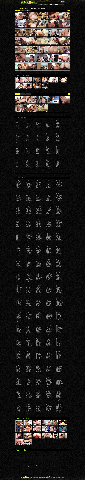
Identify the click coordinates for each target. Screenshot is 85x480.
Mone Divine (48, 310)
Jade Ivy (37, 195)
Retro (47, 162)
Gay (36, 127)
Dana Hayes (28, 290)
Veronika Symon (59, 384)
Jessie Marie (38, 245)
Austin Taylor (18, 341)
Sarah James (58, 229)
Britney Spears (18, 406)
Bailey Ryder (18, 354)
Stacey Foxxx (58, 288)
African (17, 121)
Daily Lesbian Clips (37, 467)
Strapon (57, 132)
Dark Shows (27, 467)
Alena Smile (18, 206)
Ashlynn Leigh (18, 330)
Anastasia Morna (18, 266)
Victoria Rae (58, 391)
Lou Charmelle (48, 216)
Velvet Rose (58, 379)
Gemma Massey (28, 369)
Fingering (27, 167)
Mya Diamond (48, 318)
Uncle (57, 154)
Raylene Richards (49, 413)
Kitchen (37, 158)
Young (57, 171)
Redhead (47, 161)
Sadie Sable (58, 213)
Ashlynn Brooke (18, 329)
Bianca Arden (18, 368)
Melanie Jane (48, 266)
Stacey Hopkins (59, 289)
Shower (57, 118)
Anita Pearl (17, 297)
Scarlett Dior (58, 241)
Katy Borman (38, 306)
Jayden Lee (38, 214)
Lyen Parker (48, 227)
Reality (47, 160)
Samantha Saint (59, 218)
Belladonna (17, 363)
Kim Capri (37, 341)
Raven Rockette (48, 412)
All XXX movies (18, 451)
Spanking (57, 127)
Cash (16, 167)
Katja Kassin (38, 304)
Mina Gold (47, 297)
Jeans (37, 154)
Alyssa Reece (18, 248)
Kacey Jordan (38, 273)
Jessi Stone (38, 236)
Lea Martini (38, 395)
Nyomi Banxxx (48, 372)
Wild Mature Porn (54, 468)
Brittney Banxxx (18, 413)
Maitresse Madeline (49, 240)
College (27, 126)
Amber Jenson (18, 254)
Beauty (17, 140)
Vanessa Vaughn (59, 373)
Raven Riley (48, 411)
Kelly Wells (38, 323)
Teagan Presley (58, 327)
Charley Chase (28, 234)
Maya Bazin (48, 259)
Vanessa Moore (58, 372)
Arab (16, 128)
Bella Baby (17, 359)
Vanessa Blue (58, 368)
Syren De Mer (58, 310)
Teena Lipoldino (58, 332)
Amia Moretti (18, 259)
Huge (37, 144)
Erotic (27, 154)
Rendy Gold (58, 188)
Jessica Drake (38, 240)
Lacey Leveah (38, 373)
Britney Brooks (18, 405)
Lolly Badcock (48, 207)
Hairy (37, 137)
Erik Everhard (28, 349)
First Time (27, 168)
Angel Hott (17, 274)
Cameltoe (17, 165)
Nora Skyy (48, 370)
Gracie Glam (28, 384)
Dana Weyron (28, 291)
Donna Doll (27, 328)
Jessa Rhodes (38, 234)
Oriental (47, 139)
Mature (47, 119)
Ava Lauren (17, 347)
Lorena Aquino (48, 215)
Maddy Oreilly (48, 231)
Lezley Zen (48, 181)
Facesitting (27, 158)
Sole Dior (57, 274)
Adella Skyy (18, 186)
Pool (47, 150)
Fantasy (27, 161)
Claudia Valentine (28, 274)
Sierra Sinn (58, 262)
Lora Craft (47, 212)
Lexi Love (37, 407)
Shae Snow (58, 249)
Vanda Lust (58, 367)
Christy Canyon (28, 257)
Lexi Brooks (38, 405)
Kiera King (37, 337)
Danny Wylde (28, 298)
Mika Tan (47, 292)
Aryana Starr (18, 313)
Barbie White (18, 357)
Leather (37, 164)
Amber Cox (17, 252)
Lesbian (37, 166)
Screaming (48, 168)
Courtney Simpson (29, 280)
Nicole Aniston (48, 344)
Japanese (37, 153)
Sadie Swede (58, 214)
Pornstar (47, 151)
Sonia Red (58, 275)
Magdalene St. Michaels (50, 239)
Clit (26, 120)
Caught (17, 169)
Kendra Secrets (38, 327)
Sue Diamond (58, 300)
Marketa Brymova (49, 252)
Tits (57, 148)
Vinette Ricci (58, 395)
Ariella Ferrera (18, 311)
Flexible (27, 172)
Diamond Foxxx (28, 319)
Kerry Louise (38, 330)
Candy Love (28, 196)
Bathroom (17, 136)
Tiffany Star (58, 346)
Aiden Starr (17, 196)
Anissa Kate (18, 291)
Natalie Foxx (48, 327)
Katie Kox (37, 299)
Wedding (57, 164)
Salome (57, 215)
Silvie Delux (58, 264)
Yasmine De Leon (59, 403)
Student (57, 135)
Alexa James (18, 212)
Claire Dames (28, 266)
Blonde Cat (17, 377)
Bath (16, 135)
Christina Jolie (28, 254)
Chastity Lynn (28, 239)
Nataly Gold (48, 332)
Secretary (47, 169)
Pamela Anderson (49, 378)
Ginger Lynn (28, 381)
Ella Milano (27, 336)
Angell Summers (18, 289)
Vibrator (57, 158)
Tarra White (58, 320)
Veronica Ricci (58, 382)
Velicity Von (58, 378)
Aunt (16, 131)
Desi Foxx (27, 313)
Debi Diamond (28, 307)
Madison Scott (48, 236)
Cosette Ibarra (28, 278)
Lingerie (37, 168)
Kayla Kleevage (38, 310)
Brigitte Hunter (18, 402)
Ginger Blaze (28, 380)
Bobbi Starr (17, 380)
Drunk (27, 151)
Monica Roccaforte (49, 311)
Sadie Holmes (58, 212)
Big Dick (17, 144)
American (17, 124)
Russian (47, 166)
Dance (27, 140)
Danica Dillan (43, 8)
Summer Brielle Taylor (60, 302)
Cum (26, 134)
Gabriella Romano (29, 368)
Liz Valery (47, 198)
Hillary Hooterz (28, 403)
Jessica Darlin (38, 239)
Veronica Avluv (58, 380)
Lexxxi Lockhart (38, 411)
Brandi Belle (18, 383)
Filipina (27, 166)
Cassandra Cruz (28, 220)
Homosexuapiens (45, 465)
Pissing (47, 148)
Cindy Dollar (28, 262)
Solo (57, 124)
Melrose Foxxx (48, 272)
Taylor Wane (58, 326)
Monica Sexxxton (49, 312)
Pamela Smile (48, 379)
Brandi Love (18, 385)
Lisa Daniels (48, 194)
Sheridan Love (58, 258)
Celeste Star (28, 228)
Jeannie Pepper (38, 218)
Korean (37, 159)
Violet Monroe (58, 396)
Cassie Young (28, 224)
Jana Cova (37, 200)
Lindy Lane (48, 191)
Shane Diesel (58, 251)
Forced (37, 120)
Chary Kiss (27, 237)
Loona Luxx (48, 211)
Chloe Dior (27, 246)
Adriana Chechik (18, 188)
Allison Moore (18, 240)
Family (27, 160)
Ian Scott (37, 180)
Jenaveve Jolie (38, 220)
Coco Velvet (28, 275)
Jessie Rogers (38, 246)
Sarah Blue (58, 228)
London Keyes (48, 209)
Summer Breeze (59, 301)
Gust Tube (26, 452)
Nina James (48, 364)
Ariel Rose (17, 310)
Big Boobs (17, 142)
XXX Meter (53, 469)
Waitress (57, 162)
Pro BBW (52, 464)
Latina (37, 163)
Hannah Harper (28, 392)
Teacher (57, 142)
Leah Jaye (37, 396)
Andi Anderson (18, 268)
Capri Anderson (28, 200)
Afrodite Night (18, 192)
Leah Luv (37, 397)
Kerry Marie (38, 331)
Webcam (57, 163)
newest (23, 10)
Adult (17, 470)
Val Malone (58, 360)
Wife (57, 167)
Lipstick (37, 169)
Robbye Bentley (59, 195)
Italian (37, 151)
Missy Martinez (48, 303)
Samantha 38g (58, 216)
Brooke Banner (28, 181)
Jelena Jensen (38, 219)
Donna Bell (27, 327)
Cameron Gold (28, 192)
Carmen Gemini (28, 208)
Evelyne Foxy (28, 358)
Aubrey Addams (18, 332)
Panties (47, 142)
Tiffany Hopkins (58, 342)
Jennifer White (38, 229)
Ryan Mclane (58, 209)
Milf (46, 122)
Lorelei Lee (48, 214)
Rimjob (47, 165)
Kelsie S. (37, 324)
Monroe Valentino (49, 316)
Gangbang (37, 126)
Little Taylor (48, 197)
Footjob (37, 119)
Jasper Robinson (39, 210)
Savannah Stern (59, 240)
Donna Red (27, 329)
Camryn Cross (28, 193)
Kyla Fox (37, 363)
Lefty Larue (38, 398)
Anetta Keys (18, 270)
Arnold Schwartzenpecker (20, 312)
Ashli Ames (17, 327)
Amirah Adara (18, 260)
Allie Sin (17, 239)
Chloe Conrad (28, 244)
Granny (37, 134)
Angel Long (17, 275)
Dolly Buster (28, 324)
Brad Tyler (17, 382)
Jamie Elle (37, 198)
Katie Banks (38, 297)
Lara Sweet (38, 385)
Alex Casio (17, 209)
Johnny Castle (38, 257)
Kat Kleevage (38, 294)
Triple (57, 151)
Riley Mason (58, 191)
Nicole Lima (48, 346)
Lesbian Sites (44, 471)
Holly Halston (28, 406)
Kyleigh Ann (38, 365)
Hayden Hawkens (29, 396)
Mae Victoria (48, 238)
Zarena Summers (59, 407)
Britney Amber (18, 404)
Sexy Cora (58, 248)
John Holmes (38, 255)
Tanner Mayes (58, 315)
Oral (47, 136)
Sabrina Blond (58, 210)
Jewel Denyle (38, 251)
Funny (37, 124)
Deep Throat (28, 142)
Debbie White (28, 306)
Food (37, 118)
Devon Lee (27, 316)
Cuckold (27, 133)
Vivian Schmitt (58, 398)
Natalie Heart (48, 328)
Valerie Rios (58, 364)
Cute (26, 137)
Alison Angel (18, 234)
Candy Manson (28, 197)
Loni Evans (48, 210)
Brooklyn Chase (28, 184)
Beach (17, 139)
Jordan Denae (38, 263)
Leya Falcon (48, 179)
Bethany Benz (18, 364)
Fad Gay (35, 471)
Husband (37, 146)
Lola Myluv (48, 206)
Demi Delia (27, 310)
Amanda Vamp (18, 251)
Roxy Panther (58, 205)
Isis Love (37, 185)
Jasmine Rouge (38, 208)
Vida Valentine (58, 394)
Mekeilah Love (48, 265)
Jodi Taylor (38, 254)
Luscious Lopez (48, 225)
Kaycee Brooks (38, 308)
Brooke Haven (28, 182)
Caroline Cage (28, 212)
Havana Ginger (28, 395)
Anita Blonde (18, 293)
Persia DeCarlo (48, 387)
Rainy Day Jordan (49, 406)
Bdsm (16, 138)
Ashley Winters (18, 326)
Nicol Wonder (48, 343)
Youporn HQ (18, 468)
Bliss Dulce (17, 376)
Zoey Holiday (58, 410)
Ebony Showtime (36, 453)
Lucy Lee (47, 220)
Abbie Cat (17, 182)
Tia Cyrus (58, 338)
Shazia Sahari (58, 255)
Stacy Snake (58, 294)
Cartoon (17, 166)
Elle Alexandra (28, 337)
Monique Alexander (49, 314)
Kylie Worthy (38, 368)
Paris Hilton (48, 380)
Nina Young (48, 367)
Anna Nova (17, 301)
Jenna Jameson (38, 223)
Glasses (37, 131)
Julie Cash (37, 270)
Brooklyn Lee (28, 185)
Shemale (47, 172)
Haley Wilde (28, 389)
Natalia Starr (48, 326)
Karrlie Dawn (38, 290)
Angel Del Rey (18, 273)
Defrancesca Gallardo (29, 308)
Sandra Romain (58, 223)
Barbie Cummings (18, 356)
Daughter (27, 141)
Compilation (28, 128)
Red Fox (57, 183)
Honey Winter (28, 413)
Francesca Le (28, 363)
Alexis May (17, 223)
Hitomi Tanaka (28, 405)
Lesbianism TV (44, 469)
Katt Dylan (37, 305)
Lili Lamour (48, 185)
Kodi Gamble (38, 351)
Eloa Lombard (28, 338)
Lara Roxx (37, 383)
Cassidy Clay (28, 222)
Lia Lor (47, 182)
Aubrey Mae (18, 333)
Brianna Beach (18, 395)
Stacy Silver (58, 293)
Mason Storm (48, 258)
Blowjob (17, 153)
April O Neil (17, 307)
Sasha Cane (58, 234)
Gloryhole (37, 132)
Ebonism (26, 468)
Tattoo (57, 141)
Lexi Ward (37, 409)
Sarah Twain (58, 232)
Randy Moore (48, 408)
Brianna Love (18, 398)
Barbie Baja (17, 355)
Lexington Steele (38, 410)
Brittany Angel (18, 409)
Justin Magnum (38, 271)
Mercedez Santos (49, 276)
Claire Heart (28, 267)
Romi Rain (58, 199)
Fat (26, 162)
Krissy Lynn (38, 353)
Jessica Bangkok (39, 238)
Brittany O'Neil (18, 411)
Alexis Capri (18, 219)
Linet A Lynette (48, 192)
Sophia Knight (58, 279)
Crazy (27, 131)
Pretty (47, 154)
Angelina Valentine (19, 287)
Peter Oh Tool (48, 390)
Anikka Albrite (18, 290)
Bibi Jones (17, 372)
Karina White (38, 287)
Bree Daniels (18, 389)
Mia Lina (47, 280)
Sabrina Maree (58, 211)
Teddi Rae (58, 330)
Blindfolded (17, 151)
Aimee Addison (18, 197)
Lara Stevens (38, 384)
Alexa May (17, 213)
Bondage (17, 155)
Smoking (57, 123)
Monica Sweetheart (49, 313)
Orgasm (47, 137)
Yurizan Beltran (58, 406)
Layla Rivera (38, 391)
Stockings (58, 131)
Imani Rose (38, 181)
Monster (47, 126)
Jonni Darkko (38, 261)
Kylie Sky (37, 367)
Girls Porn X (53, 470)
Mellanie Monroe (49, 271)
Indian (37, 147)
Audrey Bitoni (18, 334)
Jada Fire (37, 192)
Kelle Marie (38, 317)
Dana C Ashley (28, 288)
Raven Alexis (48, 410)
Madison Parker (48, 235)
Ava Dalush (17, 345)
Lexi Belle (37, 403)
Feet (26, 163)
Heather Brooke (28, 397)
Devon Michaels (28, 317)
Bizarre (17, 148)
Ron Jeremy (58, 200)
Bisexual (17, 147)
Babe (16, 132)
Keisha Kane (38, 316)
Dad (26, 139)
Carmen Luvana (28, 210)
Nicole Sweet (48, 349)
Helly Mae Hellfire (29, 402)
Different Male (36, 470)
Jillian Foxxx (38, 253)
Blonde (17, 152)
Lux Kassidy (48, 226)
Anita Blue (17, 294)
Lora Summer (48, 213)
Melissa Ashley (48, 267)
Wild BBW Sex (53, 467)
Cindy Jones (28, 264)
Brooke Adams (28, 180)
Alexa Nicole (18, 214)
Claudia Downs (28, 271)
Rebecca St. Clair (59, 182)
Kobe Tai (37, 350)
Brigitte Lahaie (18, 403)
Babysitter (17, 133)
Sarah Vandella (58, 233)
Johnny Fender (38, 258)
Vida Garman (58, 393)
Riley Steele (58, 193)
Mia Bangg (48, 277)
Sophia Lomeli (58, 280)
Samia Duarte (58, 219)
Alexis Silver (18, 224)
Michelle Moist (48, 288)
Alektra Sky (17, 205)
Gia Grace (27, 372)
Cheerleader (18, 172)
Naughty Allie (48, 334)
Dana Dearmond (28, 289)
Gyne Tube (26, 453)
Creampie (27, 132)
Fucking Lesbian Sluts (46, 452)
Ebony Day (26, 469)
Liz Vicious (48, 199)
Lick (36, 167)
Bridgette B (17, 399)
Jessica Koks (38, 242)
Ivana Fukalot (38, 188)
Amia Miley (17, 258)
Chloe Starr (28, 251)
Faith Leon (27, 360)
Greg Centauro (28, 385)
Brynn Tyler (28, 187)
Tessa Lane (58, 337)
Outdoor (47, 140)
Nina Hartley (48, 363)
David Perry (28, 304)
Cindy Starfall (28, 265)
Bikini (16, 146)
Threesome (58, 145)
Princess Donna (48, 396)
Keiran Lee (37, 315)
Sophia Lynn (58, 281)
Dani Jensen (28, 294)
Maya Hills (48, 261)
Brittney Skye (28, 179)
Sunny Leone (58, 307)
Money (47, 125)
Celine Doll (27, 229)
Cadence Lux (28, 189)
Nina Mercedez (48, 366)
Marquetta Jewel (49, 254)
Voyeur (57, 161)
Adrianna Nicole (18, 191)
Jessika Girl (38, 248)
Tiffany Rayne (58, 344)
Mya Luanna (48, 319)
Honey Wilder (28, 412)
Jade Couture (38, 194)
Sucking (57, 136)
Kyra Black (38, 369)
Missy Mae (48, 302)
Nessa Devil (48, 336)
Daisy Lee (27, 285)
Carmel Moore (28, 206)
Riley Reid (58, 192)
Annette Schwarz (18, 304)
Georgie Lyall (28, 371)
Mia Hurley (48, 278)
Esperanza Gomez (29, 352)
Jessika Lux (38, 249)
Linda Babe (48, 189)
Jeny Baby (37, 231)
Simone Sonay (58, 268)
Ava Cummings (18, 344)
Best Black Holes (28, 464)
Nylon (47, 132)
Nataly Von (48, 333)
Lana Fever (38, 379)
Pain (47, 141)
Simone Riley (58, 266)
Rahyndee (47, 404)
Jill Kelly (37, 252)
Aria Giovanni (18, 308)
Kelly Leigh (38, 320)
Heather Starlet (28, 398)
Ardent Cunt (18, 453)
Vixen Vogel (58, 399)
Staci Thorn (58, 291)
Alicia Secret (18, 231)
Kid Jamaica (38, 336)
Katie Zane (37, 303)
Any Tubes (26, 451)
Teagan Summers (59, 328)
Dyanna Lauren (28, 332)
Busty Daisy (28, 188)
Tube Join (17, 452)
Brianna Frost (18, 396)
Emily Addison (28, 339)
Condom (27, 129)
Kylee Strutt (38, 364)
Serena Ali (58, 246)
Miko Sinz (47, 294)
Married (37, 171)
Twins (57, 152)
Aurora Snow (18, 338)
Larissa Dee (38, 386)
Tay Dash (57, 323)
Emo (26, 153)
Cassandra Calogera (29, 219)
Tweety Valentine (59, 359)
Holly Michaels (28, 408)
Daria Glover (28, 301)
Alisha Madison (18, 233)
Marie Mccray (48, 250)
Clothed (27, 122)
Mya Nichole (48, 320)
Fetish (27, 165)
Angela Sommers (18, 280)
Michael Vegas (48, 285)
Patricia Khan (48, 381)
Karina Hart (38, 284)
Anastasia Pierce (18, 267)
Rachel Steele (48, 402)
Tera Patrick (58, 334)
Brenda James (18, 391)
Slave (57, 121)
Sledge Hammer (59, 273)
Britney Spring (18, 407)
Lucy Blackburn (48, 218)
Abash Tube (18, 469)
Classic (27, 119)
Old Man (47, 135)
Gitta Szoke (28, 382)
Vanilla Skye (58, 377)
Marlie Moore (48, 253)
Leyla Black (48, 180)
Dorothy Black (28, 331)
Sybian (57, 140)
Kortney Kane (38, 352)
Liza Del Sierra (48, 200)
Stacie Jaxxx (58, 292)
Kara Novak (38, 280)
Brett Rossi (17, 392)
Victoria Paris (58, 389)
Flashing (27, 171)
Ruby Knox (58, 208)
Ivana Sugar (38, 189)
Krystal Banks (38, 359)
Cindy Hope (28, 263)
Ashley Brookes (18, 319)
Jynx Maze (38, 272)
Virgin (57, 160)
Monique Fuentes (49, 315)
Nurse (47, 131)
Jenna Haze (38, 222)
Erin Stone (27, 351)
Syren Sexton (58, 311)
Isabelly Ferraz (38, 184)
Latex (37, 162)
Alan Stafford (18, 200)
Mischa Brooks (48, 300)
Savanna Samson (59, 238)
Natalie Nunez (48, 329)
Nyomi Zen (48, 373)
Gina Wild (27, 379)
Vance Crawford (59, 366)
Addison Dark (18, 184)
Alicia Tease (18, 232)
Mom (47, 124)
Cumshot (27, 135)
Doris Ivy (27, 330)
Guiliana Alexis (28, 386)
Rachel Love (48, 400)
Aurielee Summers (19, 336)
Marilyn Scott (48, 251)
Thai (57, 144)
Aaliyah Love (18, 179)
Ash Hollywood (18, 316)
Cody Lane (27, 276)
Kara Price (37, 281)
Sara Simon (58, 226)
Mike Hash (48, 293)
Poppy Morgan (48, 395)
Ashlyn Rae (17, 328)
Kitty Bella (37, 347)
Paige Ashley (48, 376)
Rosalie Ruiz (58, 201)
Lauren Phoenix (38, 389)
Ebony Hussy (36, 452)
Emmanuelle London (29, 345)
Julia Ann (37, 267)
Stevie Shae (58, 298)
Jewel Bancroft (38, 250)
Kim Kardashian (38, 342)
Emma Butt (27, 342)
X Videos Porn (53, 471)
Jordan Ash (38, 262)
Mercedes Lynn (48, 275)
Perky (47, 145)
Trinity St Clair (58, 358)
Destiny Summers (29, 314)
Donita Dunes (28, 326)
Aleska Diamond (18, 207)
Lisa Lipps (47, 195)
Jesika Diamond (38, 233)
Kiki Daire (37, 339)
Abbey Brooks (18, 181)
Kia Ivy (37, 333)
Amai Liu (17, 249)
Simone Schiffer (59, 267)
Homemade (38, 142)
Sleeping (57, 122)
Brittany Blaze (18, 410)
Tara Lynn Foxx (58, 319)
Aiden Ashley (18, 194)
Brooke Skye (28, 183)
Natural (47, 129)
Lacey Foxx (38, 372)
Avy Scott (17, 349)
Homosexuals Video (45, 464)
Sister (57, 119)
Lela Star (37, 400)
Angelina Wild (18, 288)
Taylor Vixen (58, 325)
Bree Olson (17, 390)
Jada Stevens (38, 193)
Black (16, 149)
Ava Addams (18, 342)
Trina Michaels (58, 355)
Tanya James (58, 316)
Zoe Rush (58, 408)
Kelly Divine (38, 318)
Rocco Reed (58, 196)
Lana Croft (37, 378)
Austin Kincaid (18, 339)
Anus (16, 127)
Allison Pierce (18, 241)
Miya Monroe (48, 307)
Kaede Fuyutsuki (38, 276)
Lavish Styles (38, 390)
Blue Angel (17, 378)
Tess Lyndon (58, 336)
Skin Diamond (58, 270)
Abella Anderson (18, 183)
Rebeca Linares (58, 180)
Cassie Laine (28, 223)
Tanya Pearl (58, 317)
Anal (16, 125)
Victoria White (58, 392)
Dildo (26, 144)
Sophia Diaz (58, 278)
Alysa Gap (17, 246)
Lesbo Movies (53, 452)
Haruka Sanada (28, 394)
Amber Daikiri (18, 253)
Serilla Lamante (58, 247)
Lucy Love (48, 221)
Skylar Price (58, 272)
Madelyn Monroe (26, 8)
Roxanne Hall (58, 202)
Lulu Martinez (48, 222)
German (37, 128)
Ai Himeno (17, 193)
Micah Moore (48, 284)
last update (45, 4)
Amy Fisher (17, 262)
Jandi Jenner (38, 201)
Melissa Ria (48, 270)
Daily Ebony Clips (28, 466)
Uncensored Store (19, 464)
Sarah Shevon (58, 231)
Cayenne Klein (28, 227)
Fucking (37, 123)
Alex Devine (18, 210)
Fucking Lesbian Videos (46, 453)
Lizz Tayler (48, 201)
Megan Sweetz (48, 264)
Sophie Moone (58, 284)
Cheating (17, 171)
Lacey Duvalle (38, 371)
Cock (26, 124)
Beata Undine (18, 358)
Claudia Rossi (28, 273)
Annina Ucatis (18, 306)
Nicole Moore (48, 347)
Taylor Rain (58, 324)
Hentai (37, 140)
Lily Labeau (48, 187)
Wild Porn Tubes (19, 466)
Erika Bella (27, 350)
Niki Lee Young (48, 352)
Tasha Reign (58, 321)
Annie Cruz (17, 305)
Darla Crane (28, 302)
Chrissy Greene (28, 252)
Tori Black (58, 352)
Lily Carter (48, 186)
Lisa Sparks (48, 196)
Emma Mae (28, 343)
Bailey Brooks (18, 351)
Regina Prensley (59, 185)
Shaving (47, 171)
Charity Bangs (28, 231)
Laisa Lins (37, 376)
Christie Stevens (28, 253)
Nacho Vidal (48, 321)
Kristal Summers (38, 354)
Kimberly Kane (38, 345)
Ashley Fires (18, 321)
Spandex (57, 126)
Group (37, 135)
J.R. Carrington (38, 191)
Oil (46, 134)
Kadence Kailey (38, 275)
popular (40, 4)
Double (27, 150)
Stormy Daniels (58, 299)
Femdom (27, 164)
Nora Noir (47, 369)
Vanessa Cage (58, 369)
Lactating (37, 160)
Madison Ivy (48, 234)
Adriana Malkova (18, 189)
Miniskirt (47, 123)
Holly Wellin (28, 409)
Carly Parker (28, 205)
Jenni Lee (37, 225)
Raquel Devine (48, 409)
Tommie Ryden (58, 350)
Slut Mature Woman (54, 465)
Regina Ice (58, 184)
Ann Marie (17, 299)
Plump (47, 149)
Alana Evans (18, 201)
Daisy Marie (28, 287)
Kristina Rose (38, 355)
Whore (57, 166)
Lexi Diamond (38, 406)
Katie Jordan (38, 298)
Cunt (26, 136)
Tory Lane (58, 354)
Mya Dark (47, 317)
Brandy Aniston (18, 386)
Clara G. (27, 268)
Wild (57, 168)
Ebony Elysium (27, 470)
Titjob (57, 147)
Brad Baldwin (18, 381)
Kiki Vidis (37, 340)
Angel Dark (17, 272)
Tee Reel (57, 331)
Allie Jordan (17, 238)
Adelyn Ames (18, 187)
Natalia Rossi (48, 325)
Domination (27, 149)
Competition (28, 127)
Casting (17, 168)
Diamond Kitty (28, 321)
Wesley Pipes (58, 400)
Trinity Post (58, 357)
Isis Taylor (37, 186)
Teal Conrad (58, 329)
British (17, 159)
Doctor (27, 146)
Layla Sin (37, 393)
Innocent (37, 148)
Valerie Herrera (58, 363)
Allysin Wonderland (19, 244)
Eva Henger (28, 354)
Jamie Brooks (38, 197)
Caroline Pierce (28, 214)
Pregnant (47, 153)
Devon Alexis (28, 315)
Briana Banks (18, 393)
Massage (37, 172)
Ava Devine (17, 346)
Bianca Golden (18, 369)
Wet (57, 165)
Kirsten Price (38, 346)
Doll (26, 148)
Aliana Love (17, 227)
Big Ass (17, 141)
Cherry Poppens (28, 242)
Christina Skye (28, 255)
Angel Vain (17, 279)
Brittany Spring (18, 412)
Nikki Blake (48, 357)
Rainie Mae (48, 405)
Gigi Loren (27, 376)
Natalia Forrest (48, 324)
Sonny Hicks (58, 276)
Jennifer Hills (38, 228)
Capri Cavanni (28, 201)
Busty (16, 164)
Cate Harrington (28, 225)
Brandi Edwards (18, 384)
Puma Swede (48, 399)
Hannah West (28, 393)
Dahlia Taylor (28, 284)
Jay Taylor (37, 211)
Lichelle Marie (48, 183)
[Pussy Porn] (29, 5)
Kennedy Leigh (38, 329)
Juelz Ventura (38, 266)
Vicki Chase (58, 386)
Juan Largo (38, 265)
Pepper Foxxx (48, 386)
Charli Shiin (28, 235)
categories (56, 4)
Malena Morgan (48, 241)
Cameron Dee (28, 191)
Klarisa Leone (38, 349)
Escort (27, 155)
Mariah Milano (48, 248)
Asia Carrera (18, 331)
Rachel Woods (48, 403)
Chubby (27, 118)
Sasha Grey (58, 235)
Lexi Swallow (38, 408)
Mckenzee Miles (49, 263)
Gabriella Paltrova (29, 367)
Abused (17, 119)
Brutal (17, 161)
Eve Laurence (28, 357)
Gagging (37, 125)
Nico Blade (48, 342)
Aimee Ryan (18, 198)
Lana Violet (38, 380)
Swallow (57, 137)
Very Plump (53, 466)
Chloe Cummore (28, 245)
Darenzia (27, 300)
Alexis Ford (17, 221)
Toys (57, 149)
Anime (17, 126)
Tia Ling (57, 340)
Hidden (37, 141)
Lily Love (47, 188)
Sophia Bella (58, 277)
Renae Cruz (58, 187)
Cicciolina (27, 260)
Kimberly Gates (38, 344)
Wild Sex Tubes (18, 467)
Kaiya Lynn (38, 278)
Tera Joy (57, 333)
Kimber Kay (38, 343)
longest (51, 4)
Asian (16, 129)
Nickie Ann (48, 340)
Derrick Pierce (28, 312)
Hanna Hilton (28, 391)
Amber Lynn (18, 255)
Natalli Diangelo (48, 331)
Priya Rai (47, 397)
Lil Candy (47, 184)
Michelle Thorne (48, 290)
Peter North (48, 389)
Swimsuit (57, 138)
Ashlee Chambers (18, 317)
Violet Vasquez (58, 397)
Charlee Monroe (28, 232)
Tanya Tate (58, 318)
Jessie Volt (38, 247)
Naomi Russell (48, 323)
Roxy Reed (58, 207)
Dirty (26, 145)
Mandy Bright (48, 242)
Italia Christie (38, 187)
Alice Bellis (17, 228)
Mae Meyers (48, 237)
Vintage (57, 159)
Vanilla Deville (58, 376)
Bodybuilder (17, 154)
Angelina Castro (18, 285)
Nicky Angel (48, 341)
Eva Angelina (28, 353)
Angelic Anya (18, 281)
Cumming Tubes (36, 465)
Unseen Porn (18, 465)
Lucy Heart (48, 219)
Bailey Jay (17, 352)
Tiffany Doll (58, 341)
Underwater (58, 155)
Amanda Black (18, 250)
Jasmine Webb (38, 209)
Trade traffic (50, 476)
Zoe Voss (57, 409)
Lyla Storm (48, 229)
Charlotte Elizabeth (29, 236)
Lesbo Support (53, 453)
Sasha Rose (58, 236)
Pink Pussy (48, 394)
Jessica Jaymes (38, 241)
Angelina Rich (18, 286)
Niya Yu (47, 368)
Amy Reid (17, 263)
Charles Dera (28, 233)
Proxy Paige (48, 398)
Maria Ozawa (48, 247)
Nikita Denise (48, 353)
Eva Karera (27, 355)
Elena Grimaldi (28, 334)
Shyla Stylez (58, 260)
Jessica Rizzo (38, 244)
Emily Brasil (28, 340)
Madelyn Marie (48, 232)
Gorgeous (37, 133)
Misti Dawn (48, 306)
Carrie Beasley (28, 216)
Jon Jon (37, 260)
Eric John (35, 8)
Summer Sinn (58, 303)
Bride (16, 158)
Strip (57, 134)
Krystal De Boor (38, 360)
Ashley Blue (18, 318)
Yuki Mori (57, 405)
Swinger (57, 139)
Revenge (47, 163)
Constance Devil (28, 277)
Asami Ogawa (18, 315)
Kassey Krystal (38, 293)
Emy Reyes (28, 346)
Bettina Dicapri (18, 365)
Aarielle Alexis (18, 180)
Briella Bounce (18, 400)
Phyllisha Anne (48, 393)
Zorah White (58, 413)
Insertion (37, 149)
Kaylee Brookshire (39, 313)
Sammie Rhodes (59, 220)
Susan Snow (58, 308)
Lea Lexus (37, 394)
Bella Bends (18, 360)
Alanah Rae (17, 202)
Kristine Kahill (38, 357)
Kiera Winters (38, 338)
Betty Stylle (17, 366)
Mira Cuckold (48, 298)
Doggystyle (27, 147)
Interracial (37, 150)
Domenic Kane (28, 325)
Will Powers (31, 8)
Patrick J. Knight (49, 382)
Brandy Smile (18, 387)
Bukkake (17, 162)
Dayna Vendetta (28, 305)
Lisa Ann (47, 193)
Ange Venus (18, 271)
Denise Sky (28, 311)
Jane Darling (38, 202)
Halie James (28, 390)
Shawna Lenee (58, 253)
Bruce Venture (28, 186)
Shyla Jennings (58, 259)
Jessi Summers (38, 237)
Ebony (27, 152)
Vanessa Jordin (58, 371)
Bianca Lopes (18, 370)
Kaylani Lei (38, 312)
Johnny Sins (38, 259)
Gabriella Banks (28, 366)
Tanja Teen (58, 314)
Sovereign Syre (58, 287)
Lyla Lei (47, 228)
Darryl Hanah (28, 303)
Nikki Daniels (48, 358)
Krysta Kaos (38, 358)
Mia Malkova (48, 281)
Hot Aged (43, 466)
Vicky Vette (58, 387)
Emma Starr (28, 344)
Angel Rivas (18, 278)
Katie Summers (38, 302)
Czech (27, 138)
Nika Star (47, 351)
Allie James (17, 237)
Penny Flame (48, 384)
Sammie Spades (59, 221)
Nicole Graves (48, 345)
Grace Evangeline (29, 383)
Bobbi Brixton (18, 379)
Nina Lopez (48, 365)
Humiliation (38, 145)
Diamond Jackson (29, 320)
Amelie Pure (18, 257)
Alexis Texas (18, 225)
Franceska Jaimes (29, 364)
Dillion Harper (28, 323)
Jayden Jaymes (38, 213)
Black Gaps (27, 465)
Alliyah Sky (17, 242)
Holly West (27, 410)
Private (47, 155)
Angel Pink (17, 277)
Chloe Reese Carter (29, 250)
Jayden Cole (38, 212)
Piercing (47, 147)
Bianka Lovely (18, 371)
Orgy (47, 138)
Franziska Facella (29, 365)
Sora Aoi (57, 286)
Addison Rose (18, 185)
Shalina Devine (58, 250)
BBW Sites (35, 464)
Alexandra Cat (18, 216)
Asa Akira (17, 314)
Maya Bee (47, 260)
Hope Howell (38, 179)
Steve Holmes (58, 297)
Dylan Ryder (28, 333)
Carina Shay (28, 202)
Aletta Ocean (18, 208)
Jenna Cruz (38, 221)
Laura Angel (38, 387)
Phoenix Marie (48, 392)
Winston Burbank (59, 402)
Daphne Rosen (28, 299)
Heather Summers (29, 399)
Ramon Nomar (48, 407)
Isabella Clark (38, 183)
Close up (27, 121)
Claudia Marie (28, 272)
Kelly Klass (38, 319)
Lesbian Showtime (45, 470)
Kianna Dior (38, 334)
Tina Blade (58, 349)
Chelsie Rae (28, 240)
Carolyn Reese (28, 215)
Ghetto (37, 129)
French (37, 122)
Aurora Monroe (18, 337)
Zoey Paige (58, 412)
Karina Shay (38, 286)
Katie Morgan (38, 300)
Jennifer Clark (38, 226)
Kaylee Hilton (38, 314)
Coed (26, 125)
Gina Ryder (28, 378)
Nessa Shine (48, 337)
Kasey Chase (38, 291)
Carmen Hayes (28, 209)
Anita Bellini (17, 292)
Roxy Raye (58, 206)
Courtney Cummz (29, 279)
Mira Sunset (48, 299)
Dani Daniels (28, 293)
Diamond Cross (28, 318)
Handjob (37, 138)
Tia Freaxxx (58, 339)
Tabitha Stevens (59, 312)
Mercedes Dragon (49, 274)
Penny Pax (48, 385)
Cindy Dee (27, 261)
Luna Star (47, 223)
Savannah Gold (58, 239)
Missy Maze (48, 304)
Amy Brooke (18, 261)
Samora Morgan (59, 222)
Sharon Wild (58, 252)
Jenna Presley (38, 224)
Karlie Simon (38, 289)
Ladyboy (37, 161)
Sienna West (58, 261)
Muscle (47, 128)
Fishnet (27, 169)
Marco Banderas (49, 244)
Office (47, 133)
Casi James (28, 218)
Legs (37, 165)
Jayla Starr (38, 215)
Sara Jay (57, 224)
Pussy (47, 159)
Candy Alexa (28, 195)
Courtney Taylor (28, 281)
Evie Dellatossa (28, 359)
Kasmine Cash (38, 292)
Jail (36, 152)
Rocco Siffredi (58, 197)
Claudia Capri (28, 270)
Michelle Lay (48, 287)
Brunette (17, 160)
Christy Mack (28, 258)
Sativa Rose (58, 237)
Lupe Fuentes (48, 224)
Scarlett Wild (58, 242)
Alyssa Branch (18, 247)
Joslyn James (38, 264)
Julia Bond (37, 268)
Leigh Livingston (38, 399)
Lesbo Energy (53, 451)
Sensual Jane (58, 245)
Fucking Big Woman (45, 451)
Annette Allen (18, 303)
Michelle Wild (48, 291)
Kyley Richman (38, 366)
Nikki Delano (48, 359)
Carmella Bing (28, 207)
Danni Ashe (28, 297)
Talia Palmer (58, 313)
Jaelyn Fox (38, 196)
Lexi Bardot (38, 402)
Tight (57, 146)
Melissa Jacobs (48, 268)
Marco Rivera (48, 245)
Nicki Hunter (48, 339)
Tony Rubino (58, 351)
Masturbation (48, 118)
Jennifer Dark (38, 227)
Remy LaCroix (58, 186)
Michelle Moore (48, 289)
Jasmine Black (38, 206)
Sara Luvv (58, 225)
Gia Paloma (28, 373)
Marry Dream (48, 255)
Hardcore (37, 139)
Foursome (37, 121)
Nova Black (48, 371)
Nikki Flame (48, 360)
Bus (16, 163)
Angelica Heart (18, 284)
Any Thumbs (18, 471)
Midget (47, 121)
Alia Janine (17, 226)
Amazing (17, 123)
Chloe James (28, 248)
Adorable (17, 120)
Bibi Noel (17, 373)
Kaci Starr (37, 274)
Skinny (57, 120)
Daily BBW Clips (36, 466)
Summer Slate (58, 304)
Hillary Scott (28, 404)
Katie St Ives (38, 301)
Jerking (37, 155)
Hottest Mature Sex (45, 468)
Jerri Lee (37, 232)
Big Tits (17, 145)
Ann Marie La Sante (19, 300)
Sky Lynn (57, 271)
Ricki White (58, 189)
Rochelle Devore (59, 198)
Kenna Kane (38, 328)
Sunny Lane (58, 306)
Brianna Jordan (18, 397)
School (47, 167)
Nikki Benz (48, 356)
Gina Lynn (27, 377)
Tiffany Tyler (58, 347)
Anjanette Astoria (18, 298)
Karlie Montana (38, 288)
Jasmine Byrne (38, 207)
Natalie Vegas (48, 330)
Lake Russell (38, 377)
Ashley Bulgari (18, 320)
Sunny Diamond (59, 305)
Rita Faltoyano (58, 194)
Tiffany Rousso (58, 345)
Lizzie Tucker (48, 202)
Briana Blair (17, 394)
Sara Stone (58, 227)
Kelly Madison (38, 321)
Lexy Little (37, 413)
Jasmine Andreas (39, 205)
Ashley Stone (18, 325)
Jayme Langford (38, 216)
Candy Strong (28, 199)
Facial (27, 159)
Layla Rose (38, 392)
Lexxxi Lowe (38, 412)
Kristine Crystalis (39, 356)
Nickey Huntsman (49, 338)
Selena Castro (58, 244)
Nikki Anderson (48, 355)
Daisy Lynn (27, 286)
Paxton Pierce (48, 383)
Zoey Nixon (58, 411)
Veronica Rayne (59, 381)
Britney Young (18, 408)
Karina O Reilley (38, 285)
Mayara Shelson (48, 262)
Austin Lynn (17, 340)
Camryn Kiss (28, 194)
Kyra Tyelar (38, 370)
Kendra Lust (38, 326)
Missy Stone (48, 305)
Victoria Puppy (58, 390)
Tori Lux (57, 353)
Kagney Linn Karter (39, 277)
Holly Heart (27, 407)
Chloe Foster (28, 247)
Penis (47, 144)
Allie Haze (17, 236)
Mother (47, 127)
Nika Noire (48, 350)
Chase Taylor (28, 238)
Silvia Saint (58, 263)
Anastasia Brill (18, 265)
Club (26, 123)
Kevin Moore (38, 332)
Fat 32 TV (35, 468)
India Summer (38, 182)
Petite (47, 146)
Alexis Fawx (18, 220)
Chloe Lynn (27, 249)
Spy (57, 129)
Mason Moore (48, 257)
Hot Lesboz (44, 467)
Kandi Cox (37, 279)
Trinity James (58, 356)
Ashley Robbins (18, 324)
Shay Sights (58, 254)
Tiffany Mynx (58, 343)
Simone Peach (58, 265)
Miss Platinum (48, 301)
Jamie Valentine (38, 199)
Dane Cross (28, 292)
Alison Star (17, 235)
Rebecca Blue (58, 181)
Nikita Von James (49, 354)
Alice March (18, 229)
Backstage (17, 134)
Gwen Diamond (28, 387)
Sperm (57, 128)
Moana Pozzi (48, 308)
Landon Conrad (38, 381)
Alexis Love (17, 222)
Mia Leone (48, 279)
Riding (47, 164)
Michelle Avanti (48, 286)
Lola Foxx (39, 8)
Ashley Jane (18, 323)
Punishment (48, 158)
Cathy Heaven (28, 226)
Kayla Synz (38, 311)
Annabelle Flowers (19, 302)
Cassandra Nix (28, 221)
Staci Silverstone (59, 290)
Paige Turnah (48, 377)
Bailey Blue (17, 350)
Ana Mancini (18, 264)
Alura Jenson (18, 245)
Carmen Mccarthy (29, 211)
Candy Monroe (28, 198)
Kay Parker (38, 307)
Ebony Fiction (27, 471)
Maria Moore (48, 246)
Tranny (57, 150)
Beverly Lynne (18, 367)
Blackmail (17, 150)
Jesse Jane (38, 235)
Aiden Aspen (18, 195)
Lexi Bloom (38, 404)
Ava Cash (17, 343)
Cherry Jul (27, 241)
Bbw (16, 137)
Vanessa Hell (58, 370)
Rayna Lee (58, 179)
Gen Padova (28, 370)
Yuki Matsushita (59, 404)
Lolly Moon (48, 208)
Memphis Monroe (49, 273)
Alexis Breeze (18, 218)
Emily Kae (27, 341)
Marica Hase (48, 249)
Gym (37, 136)
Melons (47, 120)
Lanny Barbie (38, 382)
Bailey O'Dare (18, 353)
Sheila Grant (58, 257)
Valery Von (58, 365)
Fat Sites (35, 469)
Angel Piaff (17, 276)
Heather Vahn (28, 400)
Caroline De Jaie (28, 213)
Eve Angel (27, 356)
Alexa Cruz (17, 211)
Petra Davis (48, 391)
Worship (57, 169)
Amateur (17, 122)
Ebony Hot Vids (36, 451)
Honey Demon (28, 411)
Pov (46, 152)
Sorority (57, 125)
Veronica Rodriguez (59, 383)
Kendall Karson (38, 325)
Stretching (58, 133)
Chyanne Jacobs (28, 259)
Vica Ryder (58, 385)
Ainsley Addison (18, 199)
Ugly (57, 153)
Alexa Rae (17, 215)
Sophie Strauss (58, 285)
